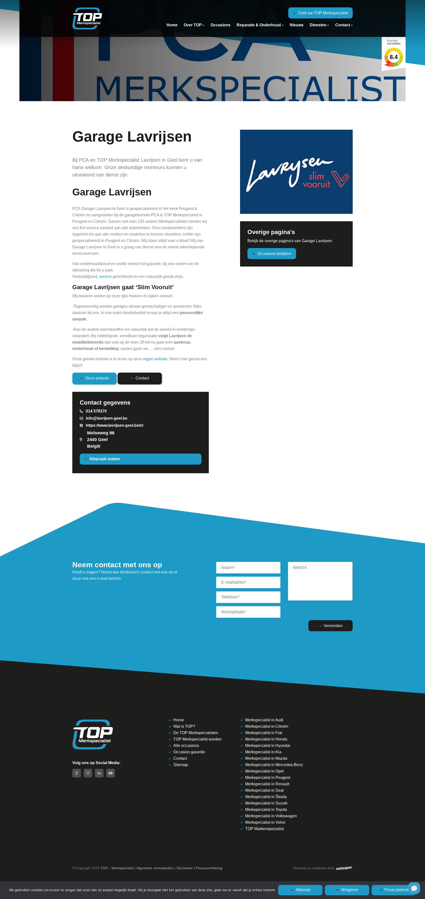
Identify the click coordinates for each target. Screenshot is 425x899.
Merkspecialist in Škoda (266, 797)
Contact (342, 25)
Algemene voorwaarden (155, 868)
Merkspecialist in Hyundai (267, 745)
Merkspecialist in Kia (263, 752)
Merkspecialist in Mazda (266, 758)
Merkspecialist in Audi (264, 720)
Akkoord (303, 890)
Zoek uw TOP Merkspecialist (323, 13)
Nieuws (297, 25)
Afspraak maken (105, 459)
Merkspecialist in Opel (264, 771)
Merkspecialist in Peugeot (267, 777)
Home (172, 25)
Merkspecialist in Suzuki (266, 803)
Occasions (220, 25)
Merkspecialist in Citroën (266, 726)
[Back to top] (414, 872)
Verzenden (333, 626)
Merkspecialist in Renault (267, 784)
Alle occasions (186, 745)
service (105, 276)
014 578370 (96, 411)
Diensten (318, 25)
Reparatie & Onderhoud (259, 25)
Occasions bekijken (274, 254)
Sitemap (180, 765)
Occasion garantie (189, 752)
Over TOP (193, 25)
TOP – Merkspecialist (117, 868)
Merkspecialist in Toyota (266, 809)
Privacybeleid (396, 890)
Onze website (97, 378)
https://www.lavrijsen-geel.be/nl (114, 425)
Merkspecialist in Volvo (265, 822)
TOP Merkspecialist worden (197, 739)
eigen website (155, 359)
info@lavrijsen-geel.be (106, 418)
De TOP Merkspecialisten (195, 733)
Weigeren (349, 890)
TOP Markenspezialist (264, 829)
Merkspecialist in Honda (266, 739)
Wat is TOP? (184, 726)
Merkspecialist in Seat (264, 790)
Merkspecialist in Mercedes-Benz (274, 765)
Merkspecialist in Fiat (263, 733)
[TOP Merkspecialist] (87, 18)
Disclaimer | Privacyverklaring (199, 868)
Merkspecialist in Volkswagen (271, 816)
